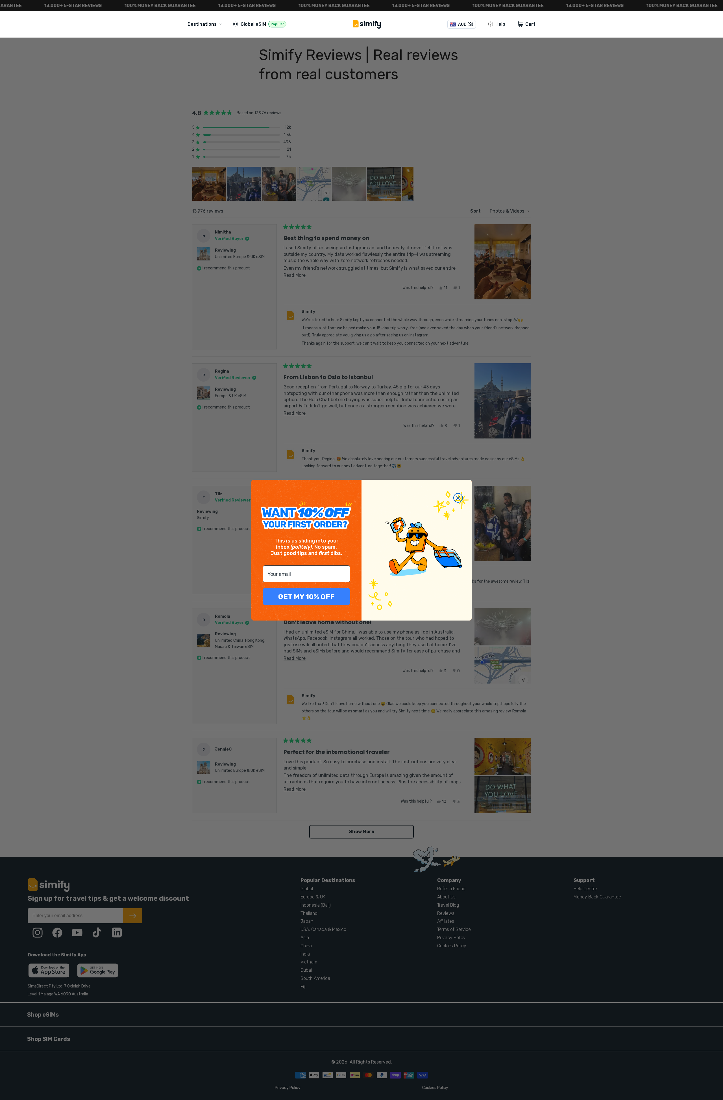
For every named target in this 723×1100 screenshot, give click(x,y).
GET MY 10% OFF (306, 597)
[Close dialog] (458, 497)
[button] (206, 24)
